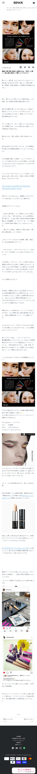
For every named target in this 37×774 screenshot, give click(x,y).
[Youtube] (17, 748)
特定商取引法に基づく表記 (18, 738)
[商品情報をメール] (33, 67)
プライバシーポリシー (18, 740)
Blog (11, 7)
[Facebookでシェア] (21, 67)
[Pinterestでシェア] (29, 67)
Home (7, 7)
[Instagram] (20, 748)
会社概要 (18, 736)
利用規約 (18, 742)
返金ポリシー (18, 744)
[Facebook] (13, 748)
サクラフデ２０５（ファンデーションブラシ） (16, 548)
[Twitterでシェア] (25, 67)
